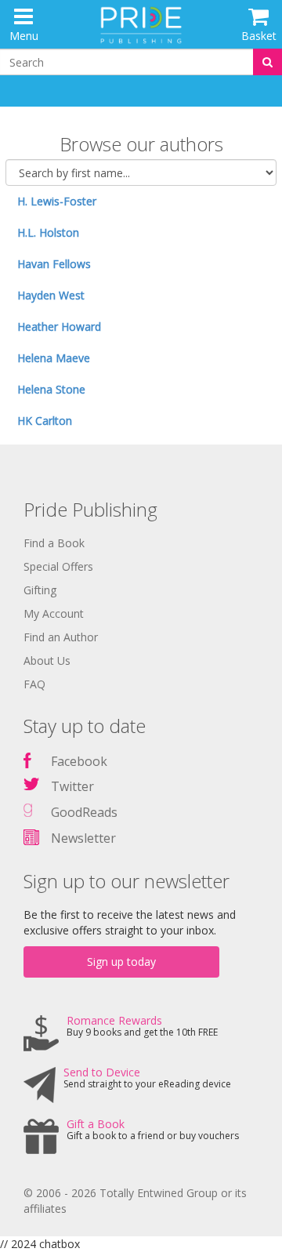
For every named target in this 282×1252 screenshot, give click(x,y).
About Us (47, 660)
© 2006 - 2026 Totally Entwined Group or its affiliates (135, 1200)
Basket (259, 35)
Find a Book (54, 542)
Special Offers (58, 566)
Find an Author (61, 637)
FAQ (34, 684)
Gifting (40, 589)
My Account (54, 613)
